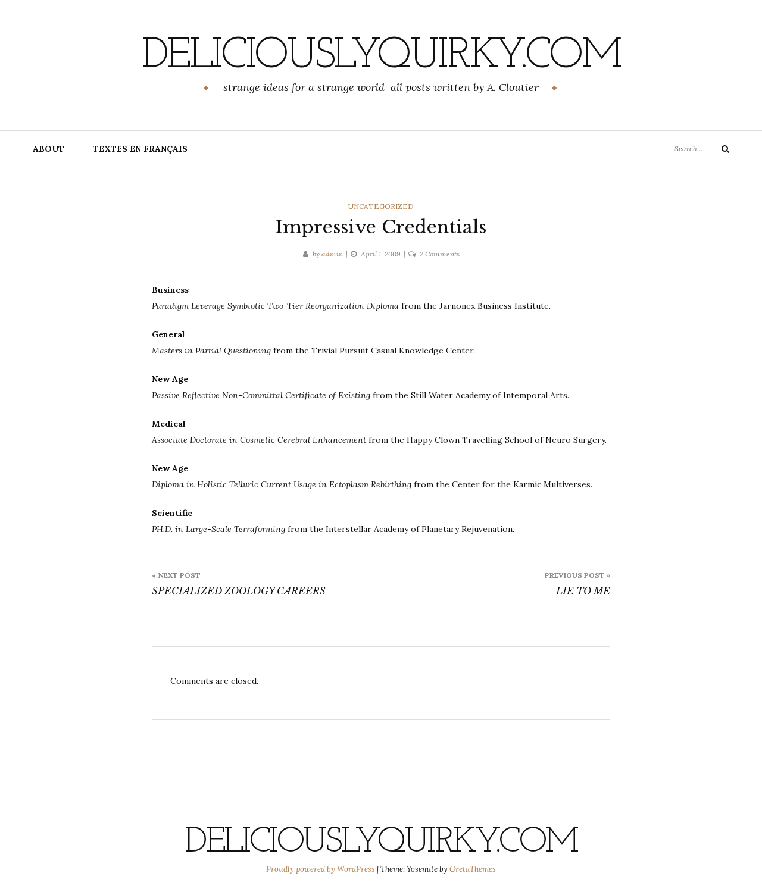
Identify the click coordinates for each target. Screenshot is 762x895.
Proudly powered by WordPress (321, 869)
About (48, 148)
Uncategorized (381, 206)
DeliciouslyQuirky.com (381, 56)
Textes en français (140, 148)
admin (332, 253)
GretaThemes (472, 869)
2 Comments (440, 253)
